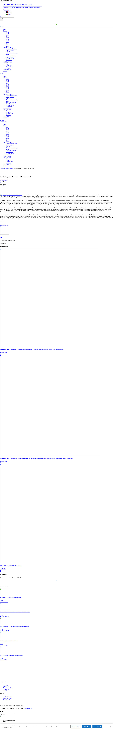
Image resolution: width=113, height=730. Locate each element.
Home (1, 168)
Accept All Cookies (97, 726)
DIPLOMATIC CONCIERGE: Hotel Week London (11, 565)
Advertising (6, 686)
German (10, 12)
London (6, 225)
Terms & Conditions (8, 688)
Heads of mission (7, 696)
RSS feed (5, 685)
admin (1, 237)
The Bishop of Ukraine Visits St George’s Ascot (8, 640)
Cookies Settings (75, 726)
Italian (9, 14)
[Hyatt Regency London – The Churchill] (4, 234)
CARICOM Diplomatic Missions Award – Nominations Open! (11, 655)
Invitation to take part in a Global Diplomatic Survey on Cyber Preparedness (21, 7)
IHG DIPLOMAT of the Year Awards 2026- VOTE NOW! (17, 4)
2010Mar (2, 225)
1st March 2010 (4, 180)
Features (11, 168)
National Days (6, 699)
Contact (5, 690)
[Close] (110, 726)
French (9, 11)
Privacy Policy (6, 689)
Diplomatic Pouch (7, 698)
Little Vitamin (28, 708)
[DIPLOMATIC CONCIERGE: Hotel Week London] (49, 562)
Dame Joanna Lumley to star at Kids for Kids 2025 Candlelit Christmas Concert (22, 6)
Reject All (86, 726)
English (6, 10)
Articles (6, 168)
